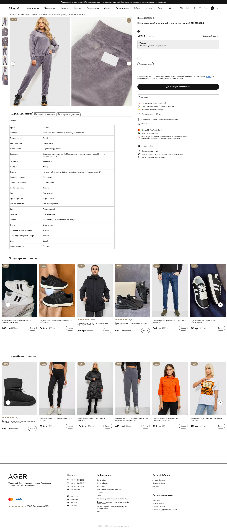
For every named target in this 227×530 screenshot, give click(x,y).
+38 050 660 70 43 (77, 483)
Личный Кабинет (159, 480)
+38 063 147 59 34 (77, 486)
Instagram (74, 499)
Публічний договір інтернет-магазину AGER (113, 499)
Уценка (77, 8)
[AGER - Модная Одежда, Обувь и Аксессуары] (13, 8)
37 (8, 334)
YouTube (74, 506)
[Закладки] (187, 8)
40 (19, 334)
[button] (129, 64)
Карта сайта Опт (103, 483)
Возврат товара (158, 503)
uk (217, 8)
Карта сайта (101, 480)
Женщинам (33, 8)
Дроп (160, 8)
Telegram (74, 502)
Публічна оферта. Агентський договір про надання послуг (112, 507)
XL (91, 336)
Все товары (101, 486)
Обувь (137, 8)
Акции (149, 8)
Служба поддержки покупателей (165, 509)
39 (15, 334)
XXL (94, 336)
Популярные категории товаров (109, 489)
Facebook (74, 496)
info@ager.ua (75, 489)
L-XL (140, 59)
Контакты (156, 500)
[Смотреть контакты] (181, 8)
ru (212, 8)
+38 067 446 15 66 (77, 480)
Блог (98, 511)
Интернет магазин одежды (20, 15)
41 (23, 334)
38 (11, 334)
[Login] (193, 8)
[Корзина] (199, 8)
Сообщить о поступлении (180, 87)
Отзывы (100, 492)
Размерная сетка (145, 64)
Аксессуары (93, 8)
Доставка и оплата (159, 506)
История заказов (159, 483)
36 (4, 334)
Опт (171, 8)
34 (166, 334)
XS (155, 432)
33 (162, 334)
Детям (107, 8)
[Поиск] (206, 8)
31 (155, 334)
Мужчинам (49, 8)
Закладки (156, 486)
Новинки (64, 8)
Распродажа (122, 8)
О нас (99, 496)
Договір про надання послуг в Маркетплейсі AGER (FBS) (113, 502)
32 (158, 334)
